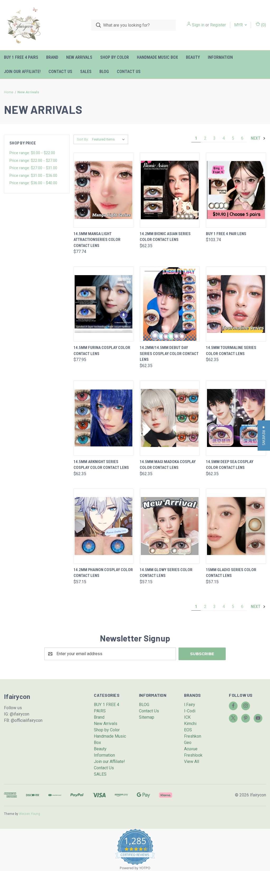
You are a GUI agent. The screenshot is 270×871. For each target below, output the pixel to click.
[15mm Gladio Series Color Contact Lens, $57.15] (236, 526)
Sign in (198, 24)
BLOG (104, 71)
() (263, 24)
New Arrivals (79, 57)
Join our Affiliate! (22, 71)
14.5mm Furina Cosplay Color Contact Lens (102, 350)
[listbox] (109, 139)
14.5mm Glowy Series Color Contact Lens (166, 572)
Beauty (193, 57)
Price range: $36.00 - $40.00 (33, 183)
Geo (187, 742)
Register (218, 24)
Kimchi (190, 723)
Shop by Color (114, 57)
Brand (52, 57)
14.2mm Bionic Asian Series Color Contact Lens (165, 236)
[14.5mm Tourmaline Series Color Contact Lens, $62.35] (236, 303)
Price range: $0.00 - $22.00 (32, 152)
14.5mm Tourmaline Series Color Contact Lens (231, 350)
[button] (264, 435)
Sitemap (146, 717)
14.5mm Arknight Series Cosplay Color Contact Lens (101, 464)
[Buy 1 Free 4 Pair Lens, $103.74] (236, 190)
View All (191, 761)
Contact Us (60, 71)
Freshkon (192, 736)
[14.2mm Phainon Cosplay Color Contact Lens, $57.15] (103, 526)
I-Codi (189, 710)
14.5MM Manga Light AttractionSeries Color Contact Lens (97, 239)
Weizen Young (29, 814)
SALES (85, 71)
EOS (188, 729)
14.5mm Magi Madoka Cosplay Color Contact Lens (168, 464)
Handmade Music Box (157, 57)
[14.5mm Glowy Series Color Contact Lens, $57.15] (170, 526)
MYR (239, 24)
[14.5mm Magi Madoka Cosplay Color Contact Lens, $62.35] (170, 418)
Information (220, 57)
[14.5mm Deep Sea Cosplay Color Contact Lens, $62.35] (236, 418)
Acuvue (190, 748)
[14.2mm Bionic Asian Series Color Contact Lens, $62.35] (170, 190)
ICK (187, 717)
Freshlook (193, 755)
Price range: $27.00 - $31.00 (33, 168)
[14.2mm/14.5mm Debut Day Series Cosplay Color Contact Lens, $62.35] (170, 303)
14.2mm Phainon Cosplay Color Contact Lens (103, 572)
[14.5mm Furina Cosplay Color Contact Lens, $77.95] (103, 303)
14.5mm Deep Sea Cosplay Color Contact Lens (229, 464)
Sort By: (83, 139)
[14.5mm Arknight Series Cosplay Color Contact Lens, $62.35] (103, 418)
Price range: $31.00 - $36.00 (33, 175)
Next (256, 138)
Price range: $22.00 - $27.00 (33, 160)
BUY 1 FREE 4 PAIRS (21, 57)
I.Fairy (189, 704)
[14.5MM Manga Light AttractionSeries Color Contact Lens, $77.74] (103, 190)
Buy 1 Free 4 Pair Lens (226, 233)
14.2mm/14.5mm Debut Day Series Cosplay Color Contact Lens (169, 353)
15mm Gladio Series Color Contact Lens (231, 572)
